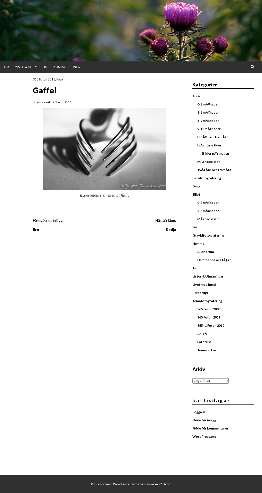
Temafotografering (207, 301)
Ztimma (59, 67)
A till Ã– (203, 333)
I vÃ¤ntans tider (209, 145)
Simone (145, 484)
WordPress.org (204, 436)
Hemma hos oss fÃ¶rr (214, 260)
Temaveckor (206, 350)
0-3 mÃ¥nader (208, 104)
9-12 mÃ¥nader (209, 129)
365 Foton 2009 (208, 309)
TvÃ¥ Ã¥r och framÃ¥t (214, 170)
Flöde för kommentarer (210, 428)
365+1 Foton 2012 (210, 325)
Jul (194, 268)
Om (45, 67)
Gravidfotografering (208, 235)
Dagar (197, 186)
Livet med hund (204, 284)
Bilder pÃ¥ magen (215, 153)
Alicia (196, 96)
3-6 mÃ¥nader (208, 112)
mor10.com (163, 484)
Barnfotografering (206, 178)
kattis (50, 102)
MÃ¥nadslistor (208, 161)
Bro (36, 229)
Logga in (198, 412)
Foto (59, 79)
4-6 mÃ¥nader (208, 211)
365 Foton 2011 (44, 79)
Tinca (75, 67)
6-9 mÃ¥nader (208, 120)
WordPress (121, 484)
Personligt (200, 293)
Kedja (171, 229)
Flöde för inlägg (204, 420)
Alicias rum (205, 252)
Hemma (198, 243)
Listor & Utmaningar (208, 276)
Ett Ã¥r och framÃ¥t (212, 137)
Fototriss (204, 342)
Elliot (196, 194)
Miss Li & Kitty (26, 67)
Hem (6, 67)
